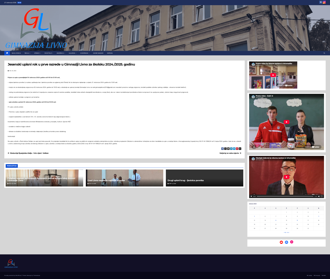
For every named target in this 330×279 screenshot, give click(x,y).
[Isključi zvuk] (319, 196)
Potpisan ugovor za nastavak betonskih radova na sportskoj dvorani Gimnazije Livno (41, 179)
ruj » (288, 232)
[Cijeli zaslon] (322, 196)
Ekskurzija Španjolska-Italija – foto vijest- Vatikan (29, 153)
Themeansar (36, 275)
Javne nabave (98, 53)
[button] (324, 53)
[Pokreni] (251, 196)
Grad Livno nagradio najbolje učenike (106, 180)
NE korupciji (317, 275)
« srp (285, 232)
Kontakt (324, 275)
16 (297, 220)
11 (318, 216)
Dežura (110, 53)
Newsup (29, 275)
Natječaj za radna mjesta (229, 153)
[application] (286, 177)
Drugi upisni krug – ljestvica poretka (186, 180)
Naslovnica (16, 53)
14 (275, 220)
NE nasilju (309, 275)
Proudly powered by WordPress (13, 275)
